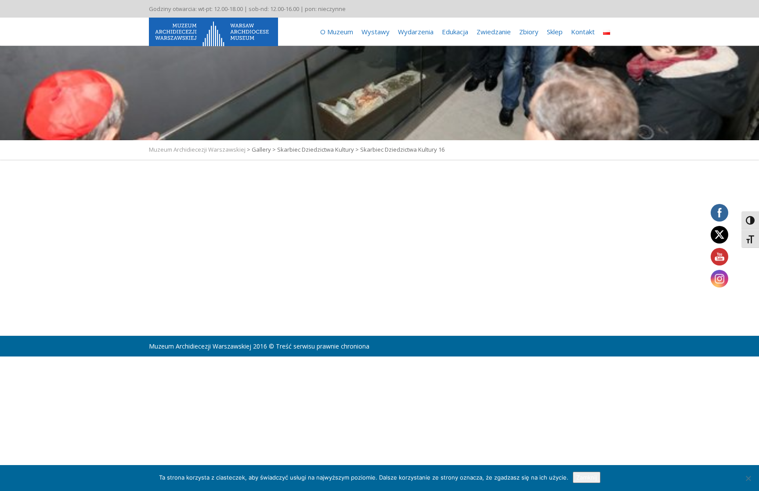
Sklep (555, 31)
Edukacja (455, 31)
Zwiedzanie (494, 31)
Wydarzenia (416, 31)
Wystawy (375, 31)
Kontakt (583, 31)
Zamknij (586, 477)
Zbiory (529, 31)
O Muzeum (336, 31)
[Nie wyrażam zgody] (748, 478)
